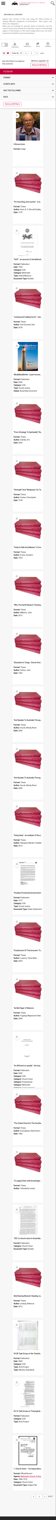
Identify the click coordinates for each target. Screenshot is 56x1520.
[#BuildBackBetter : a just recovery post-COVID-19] (28, 356)
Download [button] (15, 45)
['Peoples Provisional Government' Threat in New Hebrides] (28, 874)
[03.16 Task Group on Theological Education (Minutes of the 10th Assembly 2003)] (28, 1393)
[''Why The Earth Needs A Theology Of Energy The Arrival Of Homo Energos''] (28, 586)
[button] (27, 45)
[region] (28, 88)
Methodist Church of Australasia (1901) (37, 1476)
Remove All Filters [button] (39, 65)
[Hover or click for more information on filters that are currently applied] (47, 61)
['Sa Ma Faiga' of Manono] (28, 989)
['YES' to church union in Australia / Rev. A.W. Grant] (28, 1220)
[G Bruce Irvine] (28, 126)
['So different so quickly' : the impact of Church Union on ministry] (28, 1047)
